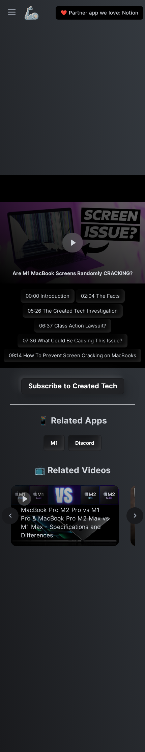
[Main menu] (11, 12)
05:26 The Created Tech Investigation (73, 311)
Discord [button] (84, 443)
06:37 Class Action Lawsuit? (72, 325)
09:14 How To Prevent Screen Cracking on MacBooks (72, 355)
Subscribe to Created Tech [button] (72, 386)
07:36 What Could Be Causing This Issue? (72, 340)
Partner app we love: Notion (99, 12)
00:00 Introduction (47, 296)
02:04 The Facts (100, 296)
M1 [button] (54, 443)
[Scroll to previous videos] (10, 515)
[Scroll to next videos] (134, 515)
